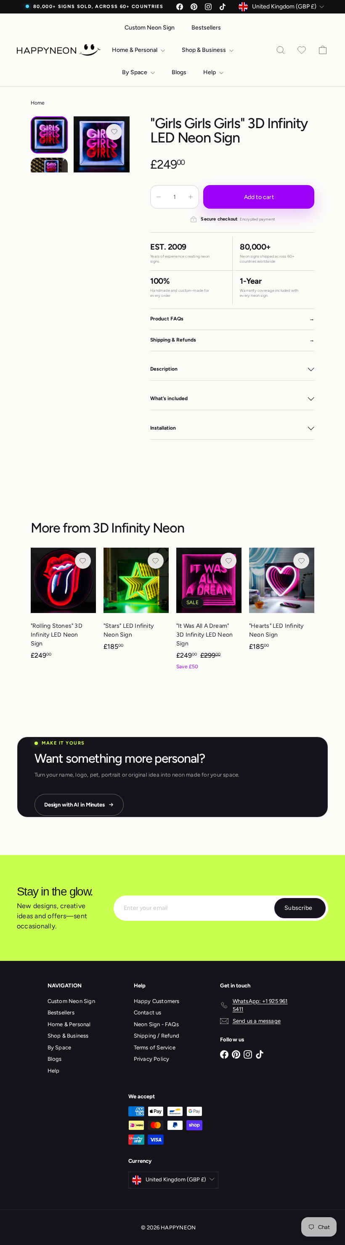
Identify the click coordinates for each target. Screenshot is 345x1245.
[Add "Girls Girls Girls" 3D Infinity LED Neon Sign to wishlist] (114, 132)
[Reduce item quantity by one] (158, 197)
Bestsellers (206, 27)
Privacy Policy (152, 1059)
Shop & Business (204, 50)
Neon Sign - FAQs (156, 1024)
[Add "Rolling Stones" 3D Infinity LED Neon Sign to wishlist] (83, 561)
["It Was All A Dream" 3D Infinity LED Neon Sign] (209, 613)
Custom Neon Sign (150, 27)
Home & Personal (135, 50)
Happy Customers (157, 1001)
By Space (135, 72)
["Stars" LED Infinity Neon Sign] (136, 603)
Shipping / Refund (157, 1036)
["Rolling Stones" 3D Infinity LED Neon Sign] (63, 608)
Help (210, 72)
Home (38, 103)
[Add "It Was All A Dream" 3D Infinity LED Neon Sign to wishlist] (228, 561)
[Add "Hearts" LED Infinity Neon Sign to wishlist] (301, 561)
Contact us (148, 1012)
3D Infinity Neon (138, 528)
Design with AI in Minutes (74, 804)
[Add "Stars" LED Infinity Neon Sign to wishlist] (156, 561)
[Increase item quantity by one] (190, 197)
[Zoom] (102, 144)
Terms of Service (154, 1047)
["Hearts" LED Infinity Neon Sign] (281, 603)
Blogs (179, 72)
